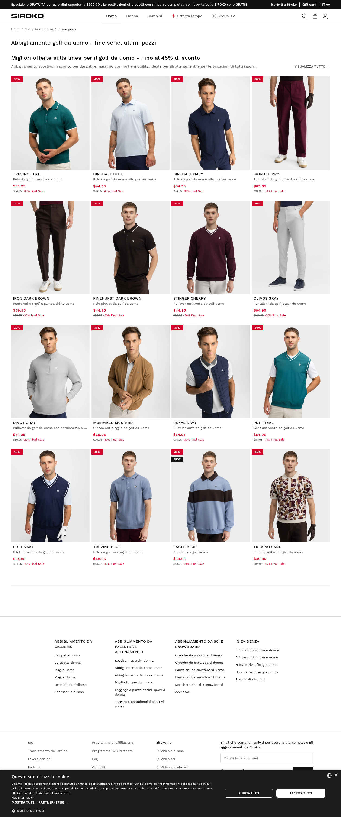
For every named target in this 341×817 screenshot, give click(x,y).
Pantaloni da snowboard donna (200, 677)
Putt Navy (23, 547)
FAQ (95, 759)
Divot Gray (24, 422)
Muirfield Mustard (113, 422)
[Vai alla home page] (27, 16)
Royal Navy (185, 422)
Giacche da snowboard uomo (198, 655)
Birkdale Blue (108, 174)
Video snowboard (174, 767)
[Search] (304, 16)
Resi (31, 742)
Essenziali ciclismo (250, 679)
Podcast (34, 767)
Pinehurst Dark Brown (117, 298)
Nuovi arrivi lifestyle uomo (256, 665)
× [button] (336, 775)
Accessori (182, 692)
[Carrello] (315, 16)
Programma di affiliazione (112, 742)
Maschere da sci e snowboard (199, 684)
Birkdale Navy (188, 174)
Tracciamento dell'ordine (48, 751)
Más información (23, 798)
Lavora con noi (39, 759)
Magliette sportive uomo (134, 682)
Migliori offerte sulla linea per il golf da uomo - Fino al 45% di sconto (105, 58)
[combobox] (329, 775)
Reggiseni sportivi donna (134, 660)
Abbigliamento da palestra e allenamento (133, 646)
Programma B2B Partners (112, 751)
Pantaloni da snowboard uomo (199, 670)
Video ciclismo (172, 751)
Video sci (168, 759)
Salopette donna (68, 662)
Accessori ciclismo (69, 692)
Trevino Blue (107, 547)
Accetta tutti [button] (301, 793)
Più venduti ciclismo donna (257, 650)
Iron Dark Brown (31, 298)
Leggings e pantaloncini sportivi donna (140, 692)
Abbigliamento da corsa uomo (138, 668)
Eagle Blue (184, 547)
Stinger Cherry (189, 298)
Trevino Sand (268, 547)
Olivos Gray (266, 298)
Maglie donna (65, 677)
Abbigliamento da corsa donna (139, 675)
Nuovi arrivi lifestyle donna (256, 672)
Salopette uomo (67, 655)
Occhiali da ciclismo (71, 684)
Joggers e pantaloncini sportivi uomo (139, 704)
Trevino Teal (26, 174)
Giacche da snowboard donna (199, 662)
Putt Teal (264, 422)
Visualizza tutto (310, 66)
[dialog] (170, 793)
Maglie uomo (64, 670)
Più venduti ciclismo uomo (256, 657)
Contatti (98, 767)
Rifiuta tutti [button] (248, 793)
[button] (114, 802)
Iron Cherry (266, 174)
